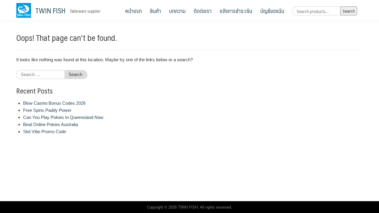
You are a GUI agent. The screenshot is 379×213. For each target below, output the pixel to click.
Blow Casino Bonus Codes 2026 (54, 103)
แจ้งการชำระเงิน (236, 10)
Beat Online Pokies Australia (50, 124)
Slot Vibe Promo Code (44, 131)
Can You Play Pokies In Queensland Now (63, 117)
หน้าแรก (133, 10)
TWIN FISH (50, 10)
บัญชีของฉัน (272, 10)
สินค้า (155, 10)
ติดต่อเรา (203, 10)
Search (349, 10)
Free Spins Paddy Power (47, 110)
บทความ (177, 10)
